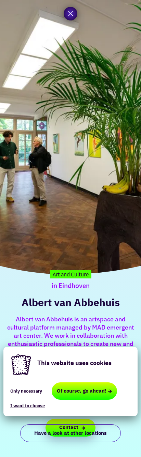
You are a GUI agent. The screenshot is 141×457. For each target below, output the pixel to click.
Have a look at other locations (70, 433)
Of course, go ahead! (81, 390)
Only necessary (26, 391)
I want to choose (27, 406)
